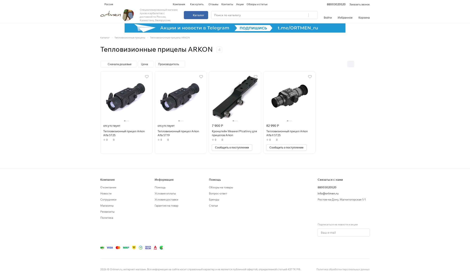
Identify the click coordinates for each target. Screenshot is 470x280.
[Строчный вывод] (358, 64)
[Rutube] (353, 247)
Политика (106, 217)
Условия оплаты (165, 193)
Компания (107, 179)
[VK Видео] (360, 247)
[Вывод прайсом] (366, 64)
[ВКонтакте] (316, 247)
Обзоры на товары (221, 187)
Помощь (160, 187)
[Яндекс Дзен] (345, 247)
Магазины (107, 205)
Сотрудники (108, 199)
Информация (164, 179)
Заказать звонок (359, 4)
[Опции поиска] (296, 15)
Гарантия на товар (166, 205)
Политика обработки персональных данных (343, 269)
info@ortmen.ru (328, 193)
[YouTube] (330, 247)
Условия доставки (166, 199)
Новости (106, 193)
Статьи (213, 205)
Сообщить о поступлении (232, 147)
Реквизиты (107, 211)
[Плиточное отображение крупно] (343, 64)
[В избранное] (147, 77)
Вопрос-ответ (218, 193)
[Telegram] (323, 247)
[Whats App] (338, 247)
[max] (367, 247)
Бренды (214, 199)
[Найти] (313, 15)
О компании (108, 187)
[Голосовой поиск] (304, 15)
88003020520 (336, 4)
